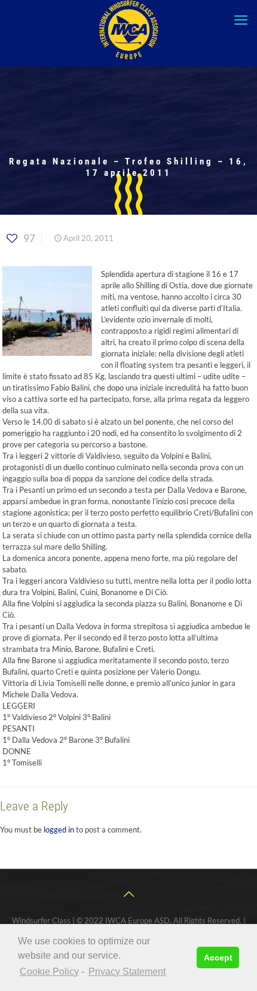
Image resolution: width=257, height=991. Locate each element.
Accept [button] (218, 957)
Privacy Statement (127, 971)
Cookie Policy (49, 971)
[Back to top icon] (128, 893)
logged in (59, 829)
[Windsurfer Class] (128, 30)
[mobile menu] (241, 20)
